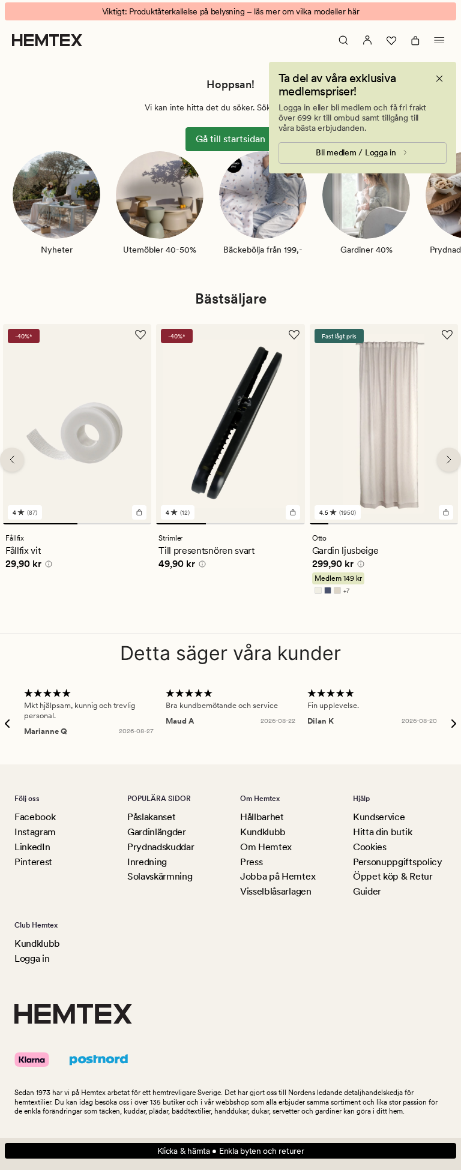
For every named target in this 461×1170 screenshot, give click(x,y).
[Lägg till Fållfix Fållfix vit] (139, 513)
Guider (367, 891)
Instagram (35, 832)
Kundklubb (263, 832)
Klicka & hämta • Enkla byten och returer (230, 1151)
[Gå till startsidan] (47, 40)
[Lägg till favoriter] (140, 335)
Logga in (31, 958)
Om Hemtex (266, 847)
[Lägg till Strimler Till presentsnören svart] (293, 513)
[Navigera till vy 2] (114, 524)
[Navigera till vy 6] (411, 524)
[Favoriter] (391, 40)
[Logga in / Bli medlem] (367, 40)
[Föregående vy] (12, 460)
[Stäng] (439, 78)
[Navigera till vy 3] (279, 524)
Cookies (370, 847)
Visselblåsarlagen (276, 891)
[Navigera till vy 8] (448, 524)
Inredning (147, 862)
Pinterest (33, 862)
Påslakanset (151, 817)
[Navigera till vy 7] (430, 524)
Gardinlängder (156, 832)
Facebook (34, 817)
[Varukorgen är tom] (415, 40)
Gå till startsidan (230, 139)
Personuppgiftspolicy (397, 862)
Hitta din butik (382, 832)
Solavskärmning (160, 876)
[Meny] (439, 40)
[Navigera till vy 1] (40, 524)
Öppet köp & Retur (393, 876)
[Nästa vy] (449, 460)
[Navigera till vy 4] (374, 524)
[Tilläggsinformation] (46, 566)
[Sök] (343, 40)
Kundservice (379, 817)
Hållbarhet (262, 817)
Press (251, 862)
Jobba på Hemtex (277, 876)
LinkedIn (32, 847)
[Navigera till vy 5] (393, 524)
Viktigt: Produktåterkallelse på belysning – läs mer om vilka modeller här (231, 11)
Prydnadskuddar (160, 847)
